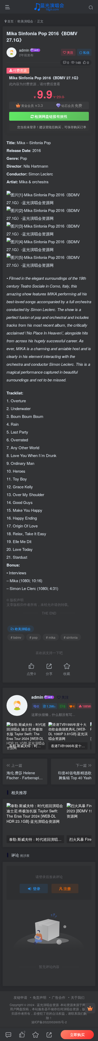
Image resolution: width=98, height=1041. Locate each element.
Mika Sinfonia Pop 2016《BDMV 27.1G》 (42, 36)
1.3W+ (51, 706)
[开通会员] (90, 1008)
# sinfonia (71, 637)
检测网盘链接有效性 (50, 116)
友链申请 (20, 997)
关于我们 (77, 997)
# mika (50, 637)
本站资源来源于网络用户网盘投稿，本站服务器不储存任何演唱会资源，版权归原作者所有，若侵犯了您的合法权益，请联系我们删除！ (49, 1011)
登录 (36, 888)
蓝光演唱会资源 (48, 1005)
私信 (86, 52)
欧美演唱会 (25, 21)
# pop (34, 637)
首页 (10, 21)
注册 (67, 888)
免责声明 (39, 997)
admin (24, 50)
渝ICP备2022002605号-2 (49, 1022)
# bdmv (16, 637)
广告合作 (58, 997)
